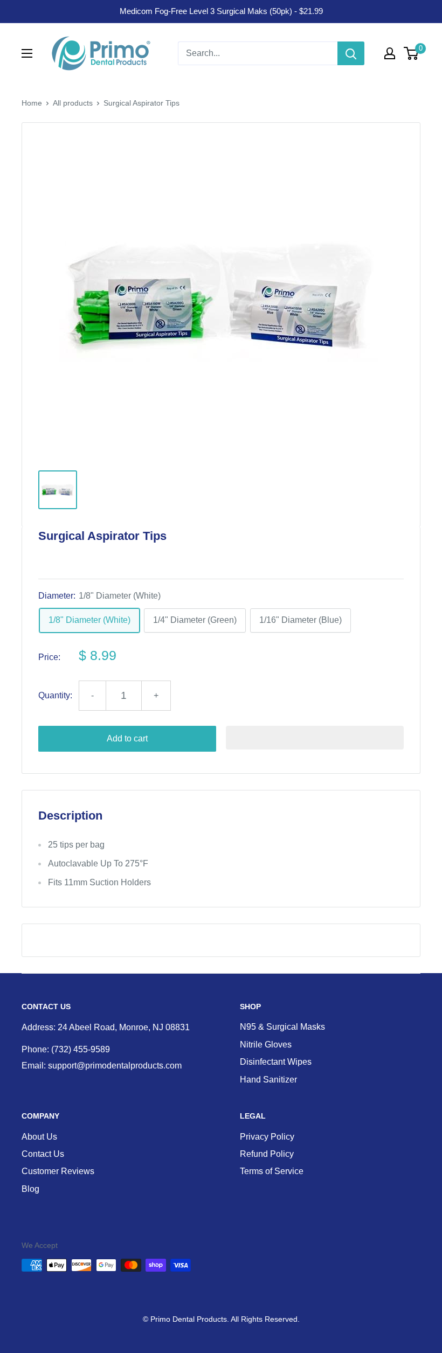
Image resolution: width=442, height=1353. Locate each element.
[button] (315, 738)
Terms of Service (271, 1171)
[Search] (350, 53)
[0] (411, 53)
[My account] (389, 53)
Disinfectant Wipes (276, 1061)
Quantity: (55, 695)
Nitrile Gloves (266, 1044)
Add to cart (127, 738)
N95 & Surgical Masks (282, 1026)
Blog (30, 1189)
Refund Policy (267, 1153)
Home (32, 103)
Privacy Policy (267, 1136)
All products (73, 103)
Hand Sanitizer (268, 1079)
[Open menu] (27, 53)
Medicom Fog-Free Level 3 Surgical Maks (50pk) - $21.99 (221, 11)
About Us (39, 1136)
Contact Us (43, 1153)
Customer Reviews (58, 1171)
